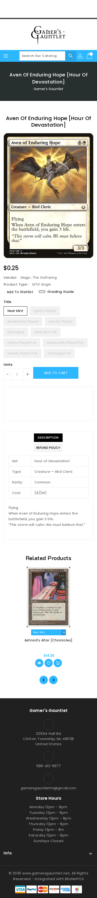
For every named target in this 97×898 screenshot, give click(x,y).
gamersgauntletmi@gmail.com (49, 788)
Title (8, 301)
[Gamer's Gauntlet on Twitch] (66, 5)
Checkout (39, 12)
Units (8, 364)
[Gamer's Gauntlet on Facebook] (30, 5)
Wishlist (59, 12)
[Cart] (90, 56)
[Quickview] (39, 663)
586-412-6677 (48, 765)
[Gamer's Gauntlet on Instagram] (48, 5)
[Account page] (80, 56)
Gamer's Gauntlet (49, 89)
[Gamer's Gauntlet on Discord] (57, 5)
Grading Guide (60, 291)
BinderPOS (74, 878)
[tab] (48, 437)
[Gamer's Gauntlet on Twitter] (39, 5)
